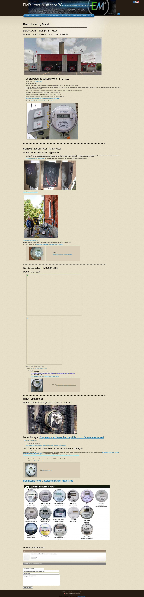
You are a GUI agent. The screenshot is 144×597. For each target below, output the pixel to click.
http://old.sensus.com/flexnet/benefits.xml (35, 158)
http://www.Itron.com (47, 470)
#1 (24, 551)
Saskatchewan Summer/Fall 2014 (30, 191)
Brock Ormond (38, 81)
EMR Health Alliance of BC (42, 5)
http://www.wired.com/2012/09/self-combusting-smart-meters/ (45, 376)
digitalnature (70, 591)
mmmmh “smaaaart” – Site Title (35, 563)
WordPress (80, 591)
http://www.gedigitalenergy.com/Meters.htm (66, 385)
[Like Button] (33, 558)
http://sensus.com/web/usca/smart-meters (62, 254)
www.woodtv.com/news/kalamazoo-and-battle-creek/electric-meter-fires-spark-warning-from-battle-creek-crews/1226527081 (51, 455)
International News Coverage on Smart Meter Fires (48, 480)
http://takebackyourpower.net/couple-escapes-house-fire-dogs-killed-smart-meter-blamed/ (46, 445)
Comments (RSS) (75, 593)
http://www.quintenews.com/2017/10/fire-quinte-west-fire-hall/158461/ (43, 98)
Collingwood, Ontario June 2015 (30, 240)
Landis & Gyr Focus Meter (48, 100)
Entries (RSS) (68, 593)
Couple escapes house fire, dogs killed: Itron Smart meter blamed (72, 437)
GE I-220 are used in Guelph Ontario (39, 368)
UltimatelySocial (81, 596)
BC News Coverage (38, 460)
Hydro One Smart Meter (36, 100)
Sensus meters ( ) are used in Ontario (47, 244)
